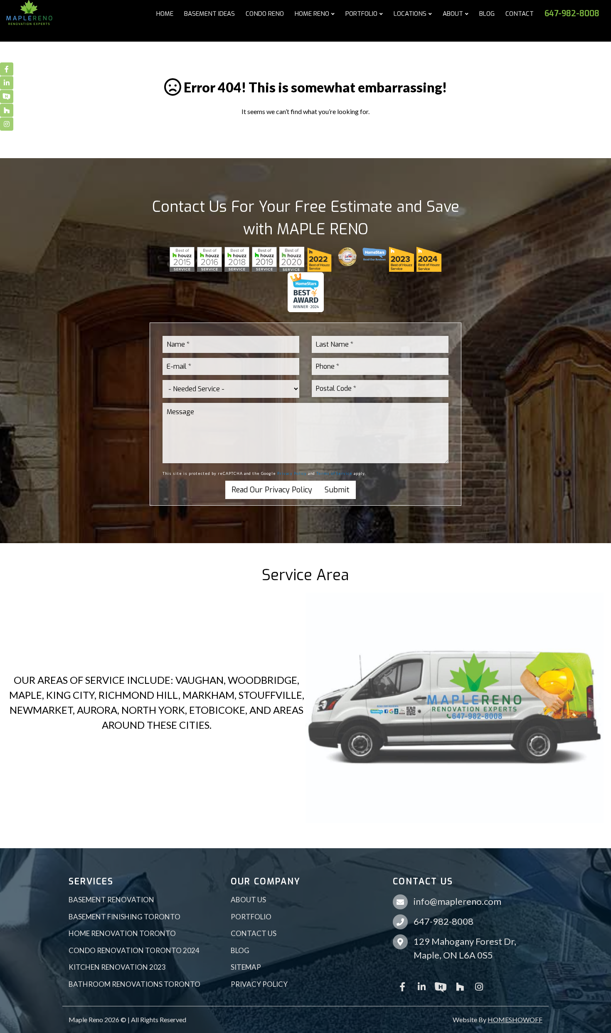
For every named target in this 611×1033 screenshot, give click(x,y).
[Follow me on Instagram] (478, 986)
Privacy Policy (292, 473)
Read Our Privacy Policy (272, 490)
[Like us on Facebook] (402, 986)
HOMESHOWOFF (515, 1019)
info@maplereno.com (457, 901)
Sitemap (246, 967)
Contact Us (253, 933)
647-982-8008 (443, 921)
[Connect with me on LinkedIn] (421, 986)
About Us (248, 899)
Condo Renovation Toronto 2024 (134, 950)
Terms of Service (334, 473)
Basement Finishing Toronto (124, 916)
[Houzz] (459, 986)
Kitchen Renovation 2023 (117, 967)
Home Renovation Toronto (122, 933)
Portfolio (251, 916)
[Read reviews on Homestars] (440, 986)
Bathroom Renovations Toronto (134, 984)
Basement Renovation (111, 899)
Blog (240, 950)
